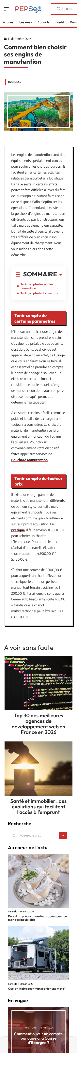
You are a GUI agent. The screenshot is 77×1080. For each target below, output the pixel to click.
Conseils (12, 911)
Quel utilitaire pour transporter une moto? (37, 988)
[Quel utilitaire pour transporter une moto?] (38, 953)
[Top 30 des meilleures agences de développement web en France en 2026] (38, 683)
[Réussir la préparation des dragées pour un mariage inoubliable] (38, 881)
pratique (18, 530)
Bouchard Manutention (29, 460)
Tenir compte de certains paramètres (37, 286)
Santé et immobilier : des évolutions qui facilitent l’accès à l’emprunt (38, 806)
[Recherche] (58, 9)
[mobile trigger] (7, 9)
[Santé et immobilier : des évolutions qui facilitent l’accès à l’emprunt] (38, 768)
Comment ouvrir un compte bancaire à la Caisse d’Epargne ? (38, 1038)
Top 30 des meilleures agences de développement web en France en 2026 (38, 723)
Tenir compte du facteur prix (39, 293)
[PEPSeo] (28, 9)
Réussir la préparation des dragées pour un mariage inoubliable (37, 918)
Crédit (34, 1027)
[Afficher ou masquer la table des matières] (59, 275)
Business (14, 81)
